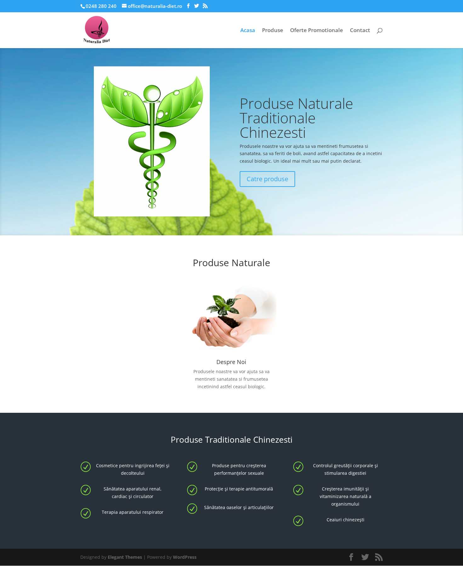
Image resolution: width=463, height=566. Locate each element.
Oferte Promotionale (316, 31)
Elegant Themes (125, 557)
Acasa (247, 31)
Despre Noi (231, 362)
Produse (272, 31)
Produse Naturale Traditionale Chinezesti (296, 117)
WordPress (185, 557)
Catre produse (267, 179)
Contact (360, 31)
